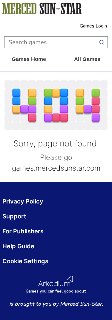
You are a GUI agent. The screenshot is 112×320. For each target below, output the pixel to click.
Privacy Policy (22, 201)
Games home (29, 59)
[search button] (102, 42)
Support (14, 216)
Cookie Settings (25, 261)
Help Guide (18, 246)
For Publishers (23, 231)
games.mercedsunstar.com (56, 168)
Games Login (93, 26)
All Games (87, 59)
